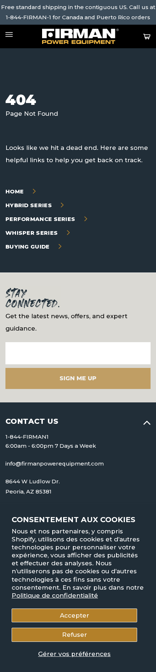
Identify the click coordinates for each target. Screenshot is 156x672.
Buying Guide (28, 246)
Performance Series (41, 219)
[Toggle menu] (9, 34)
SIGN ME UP (78, 378)
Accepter (74, 615)
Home (15, 191)
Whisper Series (32, 232)
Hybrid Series (29, 205)
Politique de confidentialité (55, 595)
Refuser (74, 634)
